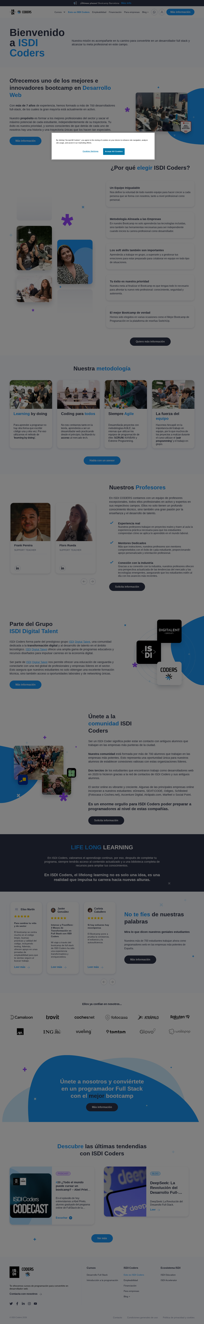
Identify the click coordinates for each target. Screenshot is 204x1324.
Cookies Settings (90, 151)
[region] (103, 146)
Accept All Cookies (114, 151)
